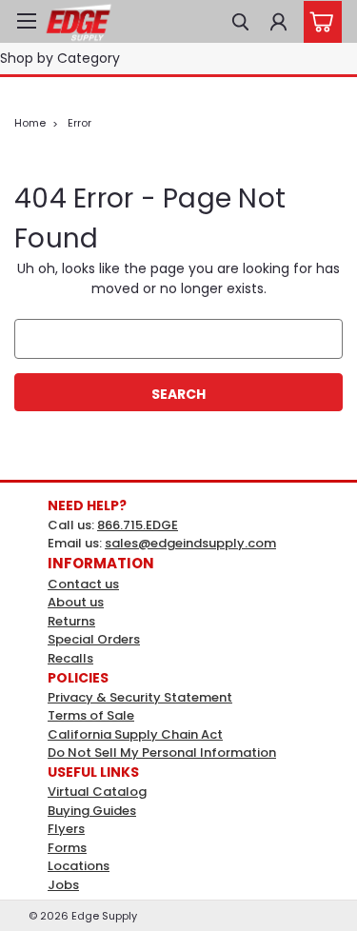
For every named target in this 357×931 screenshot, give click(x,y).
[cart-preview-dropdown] (318, 22)
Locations (78, 866)
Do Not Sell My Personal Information (162, 752)
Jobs (63, 885)
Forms (67, 848)
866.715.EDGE (137, 525)
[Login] (278, 19)
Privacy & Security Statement (140, 697)
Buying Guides (92, 811)
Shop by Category (60, 58)
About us (76, 602)
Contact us (83, 584)
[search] (240, 19)
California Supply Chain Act (135, 734)
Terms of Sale (91, 715)
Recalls (70, 658)
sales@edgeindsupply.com (190, 543)
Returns (71, 621)
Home (30, 122)
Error (79, 122)
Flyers (66, 829)
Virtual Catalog (97, 791)
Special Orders (94, 639)
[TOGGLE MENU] (26, 21)
